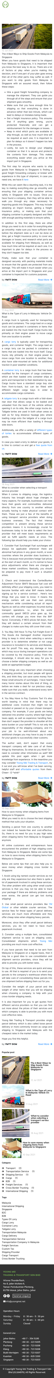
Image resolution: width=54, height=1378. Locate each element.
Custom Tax (8, 1248)
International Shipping (13, 1206)
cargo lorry (10, 341)
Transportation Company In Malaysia (20, 1242)
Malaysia (6, 1202)
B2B (4, 1216)
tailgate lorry (10, 398)
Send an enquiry (21, 1296)
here (26, 179)
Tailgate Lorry (9, 1229)
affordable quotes (30, 769)
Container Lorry (10, 1225)
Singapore (7, 1209)
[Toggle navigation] (49, 4)
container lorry (11, 370)
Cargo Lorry (8, 1222)
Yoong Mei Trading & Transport (32, 762)
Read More (43, 279)
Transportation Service (13, 1239)
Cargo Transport (10, 1255)
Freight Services (10, 1245)
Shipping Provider (11, 1252)
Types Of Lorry (9, 1219)
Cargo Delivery (9, 1235)
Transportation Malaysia (14, 1232)
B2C (4, 1212)
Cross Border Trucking (13, 1258)
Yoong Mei (46, 941)
